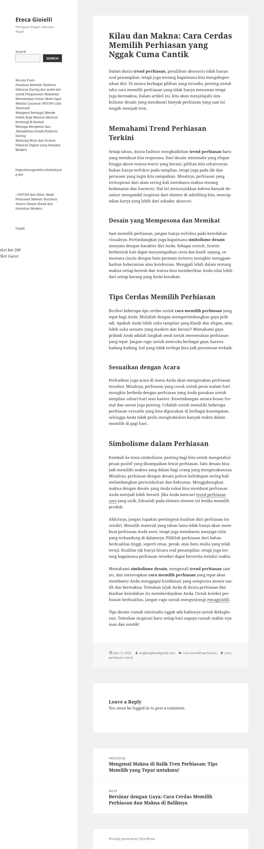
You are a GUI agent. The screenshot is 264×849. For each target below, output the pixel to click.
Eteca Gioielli (33, 19)
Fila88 (20, 228)
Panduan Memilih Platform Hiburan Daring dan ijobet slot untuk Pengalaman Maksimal (38, 89)
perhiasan (116, 657)
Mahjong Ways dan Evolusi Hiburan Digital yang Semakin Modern (38, 145)
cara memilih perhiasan (200, 653)
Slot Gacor (9, 256)
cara (228, 653)
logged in (141, 707)
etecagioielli (218, 599)
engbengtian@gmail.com (157, 653)
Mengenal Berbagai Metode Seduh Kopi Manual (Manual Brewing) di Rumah (36, 117)
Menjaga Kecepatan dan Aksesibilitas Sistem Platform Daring (36, 131)
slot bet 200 (10, 249)
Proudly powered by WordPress (132, 839)
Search (20, 51)
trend (129, 657)
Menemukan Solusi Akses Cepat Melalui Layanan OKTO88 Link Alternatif (38, 103)
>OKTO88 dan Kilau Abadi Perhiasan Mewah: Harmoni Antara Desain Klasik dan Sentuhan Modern (36, 201)
